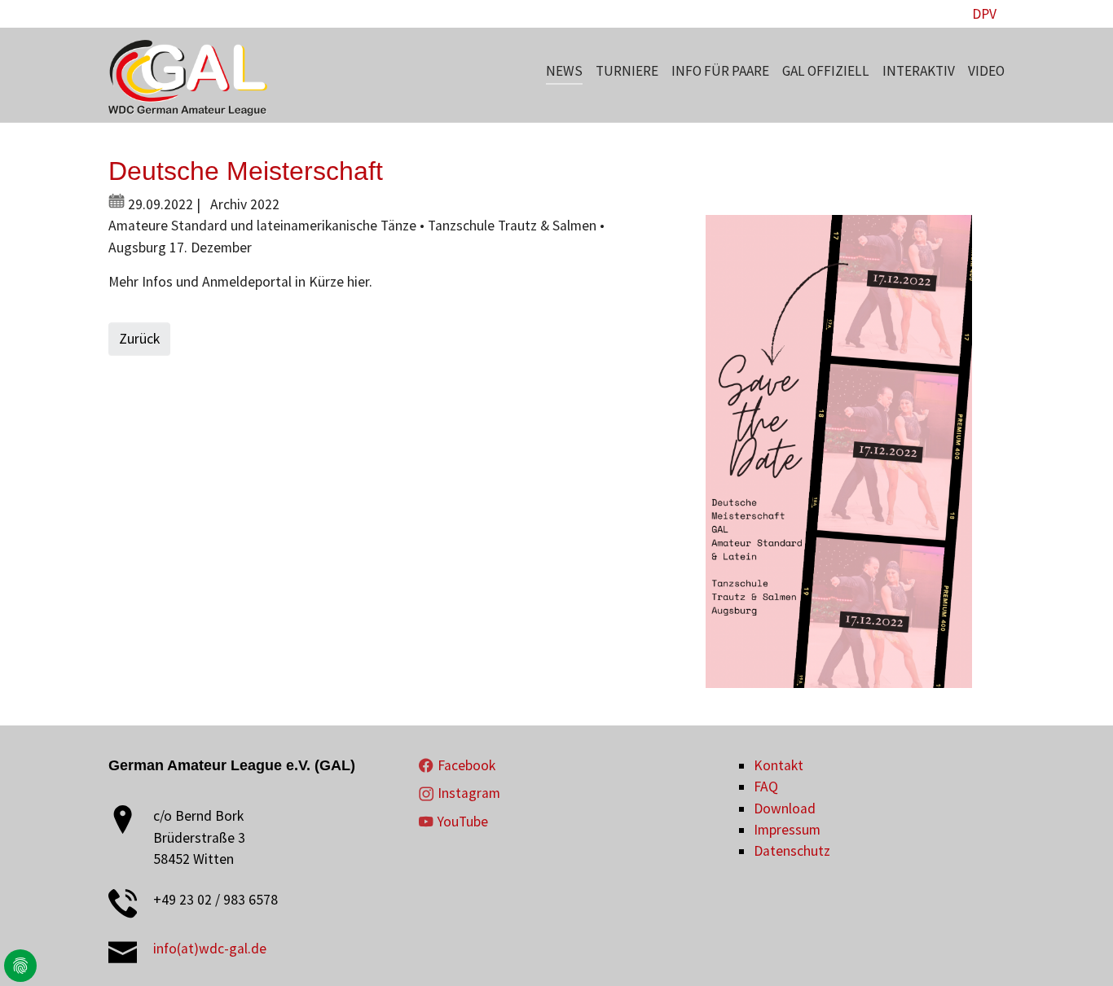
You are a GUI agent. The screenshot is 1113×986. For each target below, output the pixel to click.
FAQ (766, 786)
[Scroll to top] (1075, 948)
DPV (984, 14)
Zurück (139, 339)
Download (785, 808)
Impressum (787, 830)
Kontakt (778, 765)
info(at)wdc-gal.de (209, 949)
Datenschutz (792, 851)
